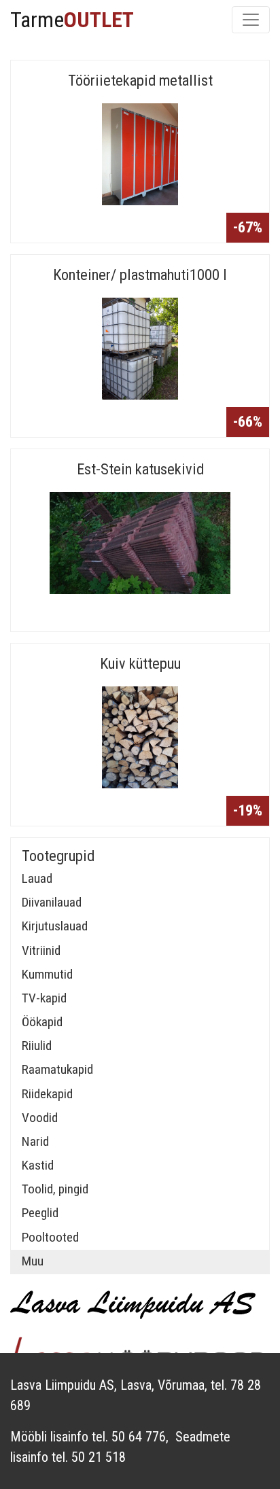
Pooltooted (50, 1237)
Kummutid (47, 974)
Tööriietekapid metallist (140, 80)
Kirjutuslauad (55, 926)
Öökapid (42, 1022)
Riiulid (37, 1045)
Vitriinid (41, 950)
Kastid (38, 1165)
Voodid (40, 1117)
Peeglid (40, 1213)
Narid (35, 1141)
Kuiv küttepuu (140, 663)
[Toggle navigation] (251, 19)
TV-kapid (44, 998)
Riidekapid (47, 1094)
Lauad (37, 878)
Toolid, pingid (55, 1189)
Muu (32, 1261)
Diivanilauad (52, 902)
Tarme (72, 20)
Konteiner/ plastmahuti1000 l (140, 274)
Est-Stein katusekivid (140, 469)
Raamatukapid (57, 1069)
